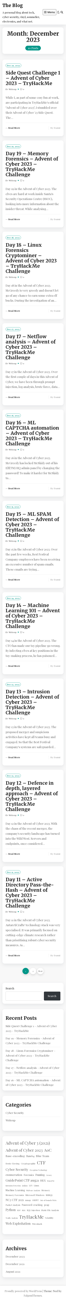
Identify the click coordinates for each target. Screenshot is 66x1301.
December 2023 (15, 1256)
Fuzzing (40, 1174)
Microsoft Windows (34, 1195)
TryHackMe (31, 1217)
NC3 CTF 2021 (15, 1200)
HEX (43, 1180)
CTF (41, 1162)
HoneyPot (50, 1181)
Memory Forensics (15, 1195)
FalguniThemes (33, 1295)
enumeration (14, 1174)
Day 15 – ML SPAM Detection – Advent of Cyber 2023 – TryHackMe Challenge (32, 524)
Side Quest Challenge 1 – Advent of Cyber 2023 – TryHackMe (33, 78)
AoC (48, 1150)
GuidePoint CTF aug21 (22, 1180)
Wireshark (37, 1223)
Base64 (30, 1156)
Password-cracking (32, 1204)
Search (10, 988)
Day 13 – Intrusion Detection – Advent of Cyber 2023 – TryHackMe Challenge (32, 702)
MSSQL (49, 1195)
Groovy (49, 1175)
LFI (30, 1185)
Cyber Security (15, 1113)
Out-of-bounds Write (48, 1200)
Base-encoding (15, 1156)
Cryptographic (28, 1163)
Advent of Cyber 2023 (24, 1150)
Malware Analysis (33, 1190)
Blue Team (42, 1156)
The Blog (12, 5)
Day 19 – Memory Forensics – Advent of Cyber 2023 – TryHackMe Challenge (32, 164)
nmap (28, 1200)
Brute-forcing (13, 1163)
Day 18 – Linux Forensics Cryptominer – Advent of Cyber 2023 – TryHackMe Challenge (31, 258)
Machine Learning (15, 1190)
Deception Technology (38, 1170)
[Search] (62, 12)
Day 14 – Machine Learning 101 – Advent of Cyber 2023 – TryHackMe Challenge (33, 615)
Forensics (29, 1174)
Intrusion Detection (13, 1185)
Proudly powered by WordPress (23, 1291)
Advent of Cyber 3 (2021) (28, 1143)
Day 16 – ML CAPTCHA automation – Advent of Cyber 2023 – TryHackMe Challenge (32, 433)
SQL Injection (33, 1210)
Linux (36, 1185)
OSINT (35, 1200)
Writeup (13, 89)
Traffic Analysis (12, 1218)
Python (11, 1210)
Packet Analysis (13, 1205)
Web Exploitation (18, 1223)
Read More (14, 127)
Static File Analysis (50, 1210)
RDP (19, 1210)
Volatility (49, 1217)
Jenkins (25, 1185)
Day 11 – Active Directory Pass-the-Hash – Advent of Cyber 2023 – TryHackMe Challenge (30, 892)
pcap (46, 1204)
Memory (45, 1190)
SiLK (23, 1210)
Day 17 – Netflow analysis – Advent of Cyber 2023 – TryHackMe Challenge (31, 347)
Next (40, 971)
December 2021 (15, 1264)
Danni (57, 127)
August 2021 (13, 1271)
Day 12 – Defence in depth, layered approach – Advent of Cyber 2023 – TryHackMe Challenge (32, 796)
